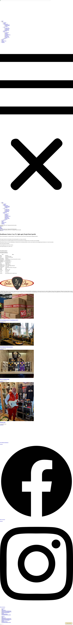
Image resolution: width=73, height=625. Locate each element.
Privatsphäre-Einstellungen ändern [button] (6, 614)
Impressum (3, 608)
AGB (2, 609)
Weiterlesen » (2, 322)
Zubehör (4, 38)
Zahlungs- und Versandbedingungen (6, 611)
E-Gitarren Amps (7, 28)
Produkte (1, 228)
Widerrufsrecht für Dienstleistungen (6, 618)
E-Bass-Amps (7, 29)
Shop (0, 227)
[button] (36, 122)
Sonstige (6, 219)
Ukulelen (6, 26)
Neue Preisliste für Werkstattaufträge (6, 346)
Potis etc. (6, 33)
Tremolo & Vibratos (7, 34)
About (2, 40)
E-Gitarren (4, 22)
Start (0, 229)
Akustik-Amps (7, 209)
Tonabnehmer (7, 32)
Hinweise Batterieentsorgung (5, 612)
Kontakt (3, 41)
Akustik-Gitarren (5, 205)
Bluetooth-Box (7, 30)
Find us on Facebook (2, 519)
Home (2, 202)
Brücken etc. (6, 35)
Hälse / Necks (7, 36)
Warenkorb (3, 42)
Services (3, 39)
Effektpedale (5, 212)
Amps (4, 27)
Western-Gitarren (7, 24)
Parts (4, 31)
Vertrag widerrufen (68, 623)
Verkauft (3, 229)
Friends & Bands (4, 222)
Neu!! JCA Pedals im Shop (4, 379)
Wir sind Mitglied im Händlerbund (4, 442)
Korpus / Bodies (7, 218)
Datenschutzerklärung (5, 621)
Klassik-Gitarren (7, 25)
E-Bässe (4, 23)
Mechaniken (6, 215)
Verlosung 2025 (2, 422)
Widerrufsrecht (4, 610)
